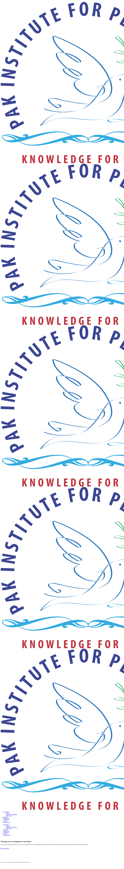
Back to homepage (5, 848)
